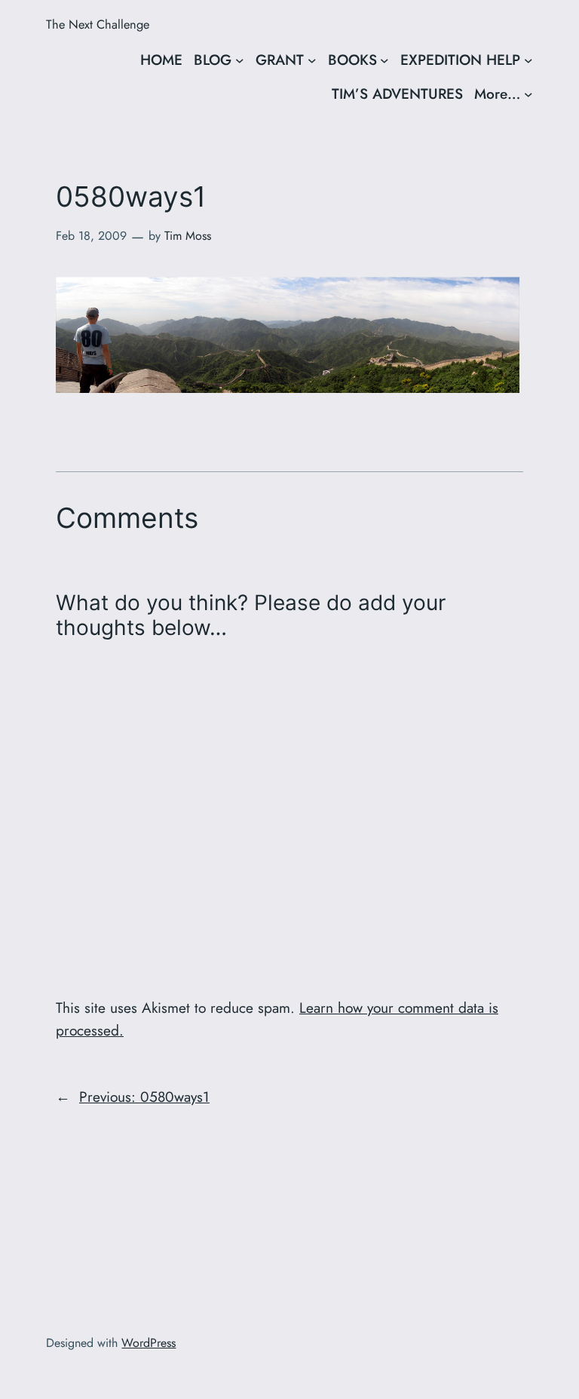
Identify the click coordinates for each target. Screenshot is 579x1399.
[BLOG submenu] (239, 60)
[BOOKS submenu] (384, 60)
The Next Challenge (97, 24)
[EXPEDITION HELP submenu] (528, 60)
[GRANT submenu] (312, 60)
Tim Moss (187, 235)
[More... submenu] (528, 94)
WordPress (148, 1342)
